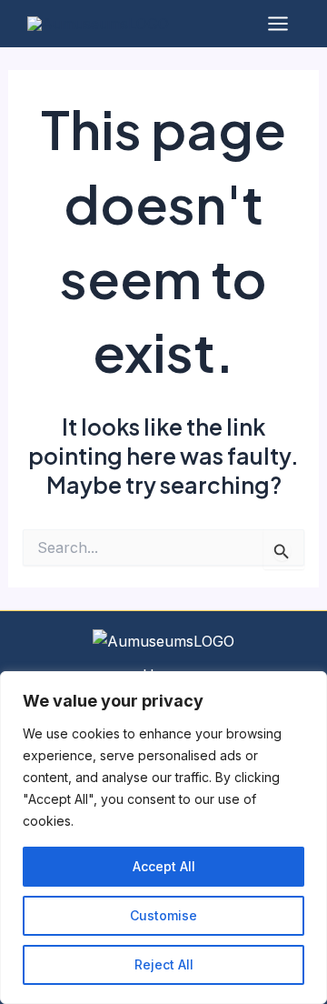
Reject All (163, 964)
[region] (163, 837)
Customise (163, 915)
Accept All (164, 866)
